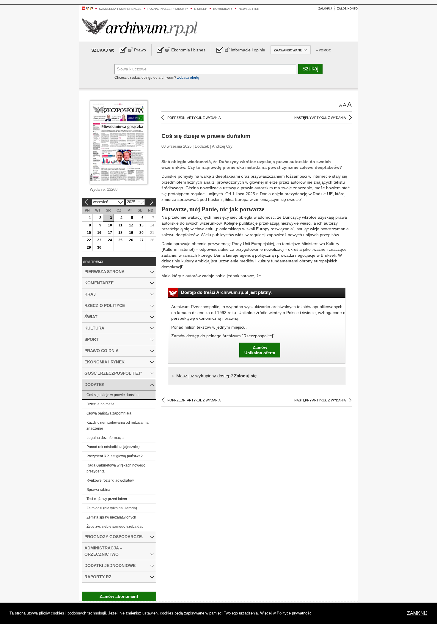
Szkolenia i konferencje (120, 8)
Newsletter (249, 8)
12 (131, 225)
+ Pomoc (323, 50)
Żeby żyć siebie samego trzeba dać (115, 526)
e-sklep (200, 8)
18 (120, 233)
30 (99, 247)
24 (110, 240)
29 (89, 247)
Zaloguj (325, 8)
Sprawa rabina (98, 490)
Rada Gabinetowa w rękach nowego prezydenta (116, 468)
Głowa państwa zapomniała (109, 413)
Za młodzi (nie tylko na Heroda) (112, 508)
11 (120, 225)
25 (120, 240)
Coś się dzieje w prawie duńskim (113, 395)
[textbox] (205, 69)
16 (99, 233)
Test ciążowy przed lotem (107, 499)
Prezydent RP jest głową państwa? (115, 456)
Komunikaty (223, 8)
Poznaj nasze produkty (167, 8)
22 (89, 240)
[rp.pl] (87, 8)
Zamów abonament (119, 596)
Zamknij (417, 613)
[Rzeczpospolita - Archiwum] (139, 27)
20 (141, 233)
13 (141, 225)
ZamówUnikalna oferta (259, 350)
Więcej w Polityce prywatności (286, 613)
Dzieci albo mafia (100, 404)
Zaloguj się (216, 375)
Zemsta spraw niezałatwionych (111, 517)
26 (131, 240)
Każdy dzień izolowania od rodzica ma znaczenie (118, 425)
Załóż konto (347, 8)
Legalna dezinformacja (105, 438)
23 (99, 240)
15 (89, 233)
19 (131, 233)
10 (110, 225)
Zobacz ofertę (188, 77)
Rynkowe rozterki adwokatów (110, 480)
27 (141, 240)
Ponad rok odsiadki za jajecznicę (113, 447)
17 (110, 233)
